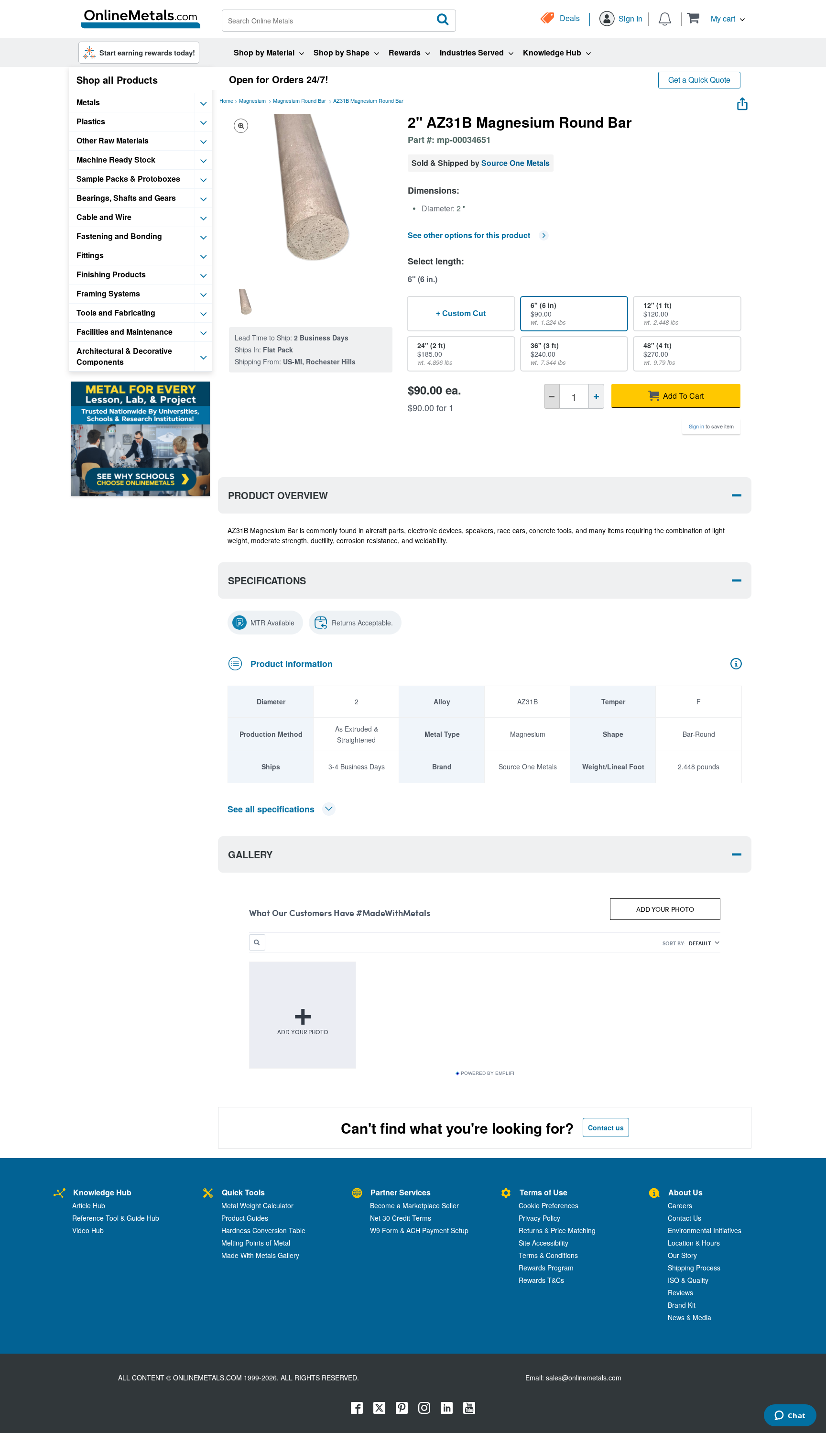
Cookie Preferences (548, 1205)
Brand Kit (682, 1305)
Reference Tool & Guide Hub (115, 1218)
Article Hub (88, 1205)
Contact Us (684, 1218)
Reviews (680, 1292)
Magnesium (252, 100)
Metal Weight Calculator (257, 1205)
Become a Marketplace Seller (414, 1205)
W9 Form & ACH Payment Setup (419, 1230)
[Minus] (552, 396)
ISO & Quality (688, 1280)
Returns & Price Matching (557, 1230)
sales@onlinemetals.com (583, 1377)
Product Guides (244, 1218)
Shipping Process (694, 1267)
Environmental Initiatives (704, 1230)
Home (226, 100)
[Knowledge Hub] (59, 1194)
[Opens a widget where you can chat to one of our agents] (789, 1416)
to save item (711, 426)
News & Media (689, 1317)
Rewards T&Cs (541, 1280)
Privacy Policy (539, 1218)
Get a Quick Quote (699, 79)
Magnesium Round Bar (299, 100)
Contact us (606, 1127)
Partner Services (400, 1192)
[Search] (443, 20)
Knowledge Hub (102, 1192)
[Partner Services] (357, 1194)
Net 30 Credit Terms (400, 1218)
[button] (715, 17)
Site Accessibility (543, 1242)
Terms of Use (543, 1192)
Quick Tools (243, 1192)
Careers (680, 1205)
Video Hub (88, 1230)
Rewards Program (546, 1267)
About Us (685, 1192)
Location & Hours (694, 1242)
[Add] (596, 396)
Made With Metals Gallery (260, 1255)
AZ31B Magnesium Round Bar (368, 100)
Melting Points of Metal (255, 1242)
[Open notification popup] (665, 18)
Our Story (682, 1255)
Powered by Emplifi (487, 1073)
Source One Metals (515, 162)
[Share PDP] (742, 101)
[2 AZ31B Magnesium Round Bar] (245, 303)
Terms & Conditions (548, 1255)
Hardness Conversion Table (263, 1230)
